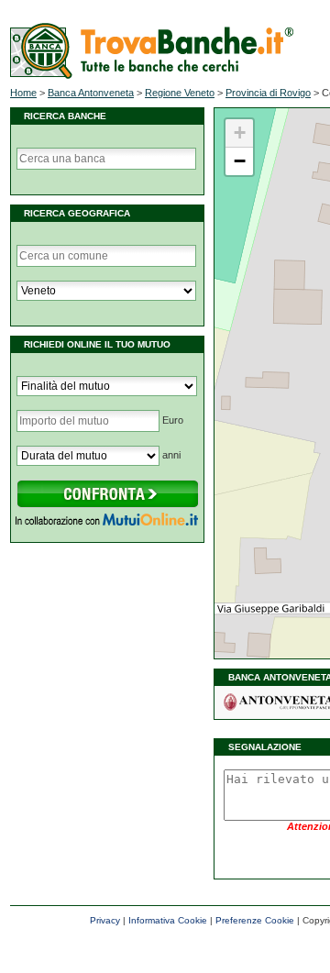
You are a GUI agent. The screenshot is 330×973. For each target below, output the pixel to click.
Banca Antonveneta (91, 92)
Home (23, 92)
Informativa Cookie (167, 920)
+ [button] (240, 132)
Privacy (105, 920)
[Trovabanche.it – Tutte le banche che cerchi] (151, 75)
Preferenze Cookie (254, 920)
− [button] (240, 160)
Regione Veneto (179, 92)
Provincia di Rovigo (268, 92)
